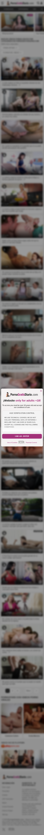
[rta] (21, 443)
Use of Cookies (12, 442)
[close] (41, 391)
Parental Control (31, 442)
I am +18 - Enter (22, 436)
